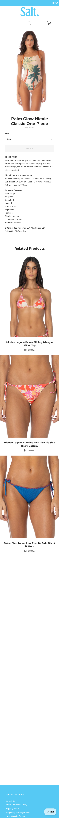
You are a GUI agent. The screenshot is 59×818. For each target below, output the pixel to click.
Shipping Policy (12, 808)
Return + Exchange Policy (16, 804)
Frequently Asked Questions (18, 812)
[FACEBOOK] (53, 3)
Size (7, 133)
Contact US (10, 801)
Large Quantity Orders (15, 816)
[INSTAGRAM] (56, 3)
